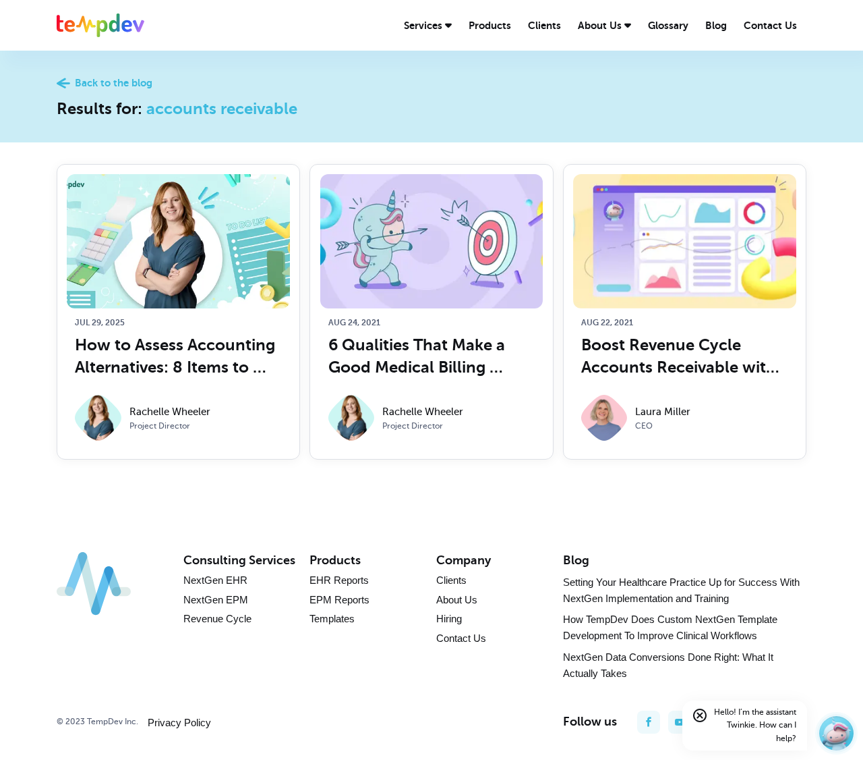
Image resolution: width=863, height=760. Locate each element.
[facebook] (648, 722)
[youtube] (679, 722)
